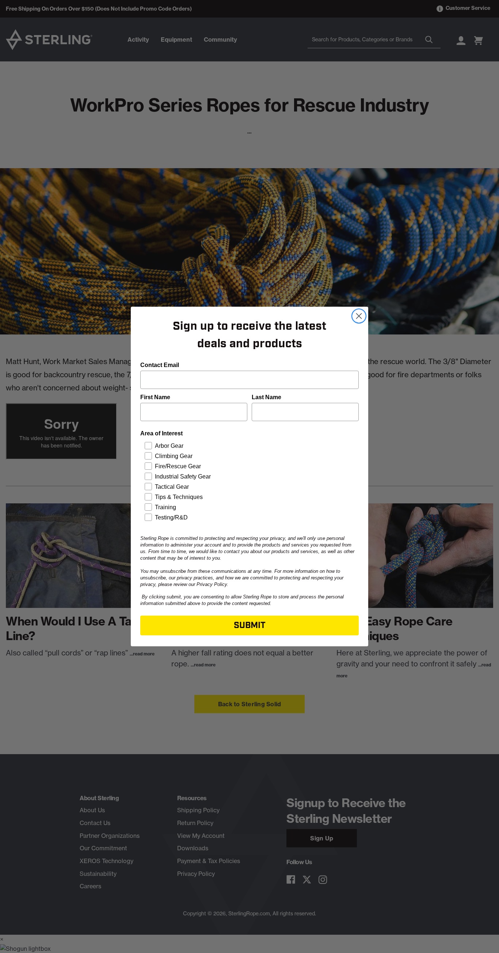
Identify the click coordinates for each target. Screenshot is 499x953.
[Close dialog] (359, 316)
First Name (155, 397)
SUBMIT (250, 625)
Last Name (266, 397)
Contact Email (159, 365)
